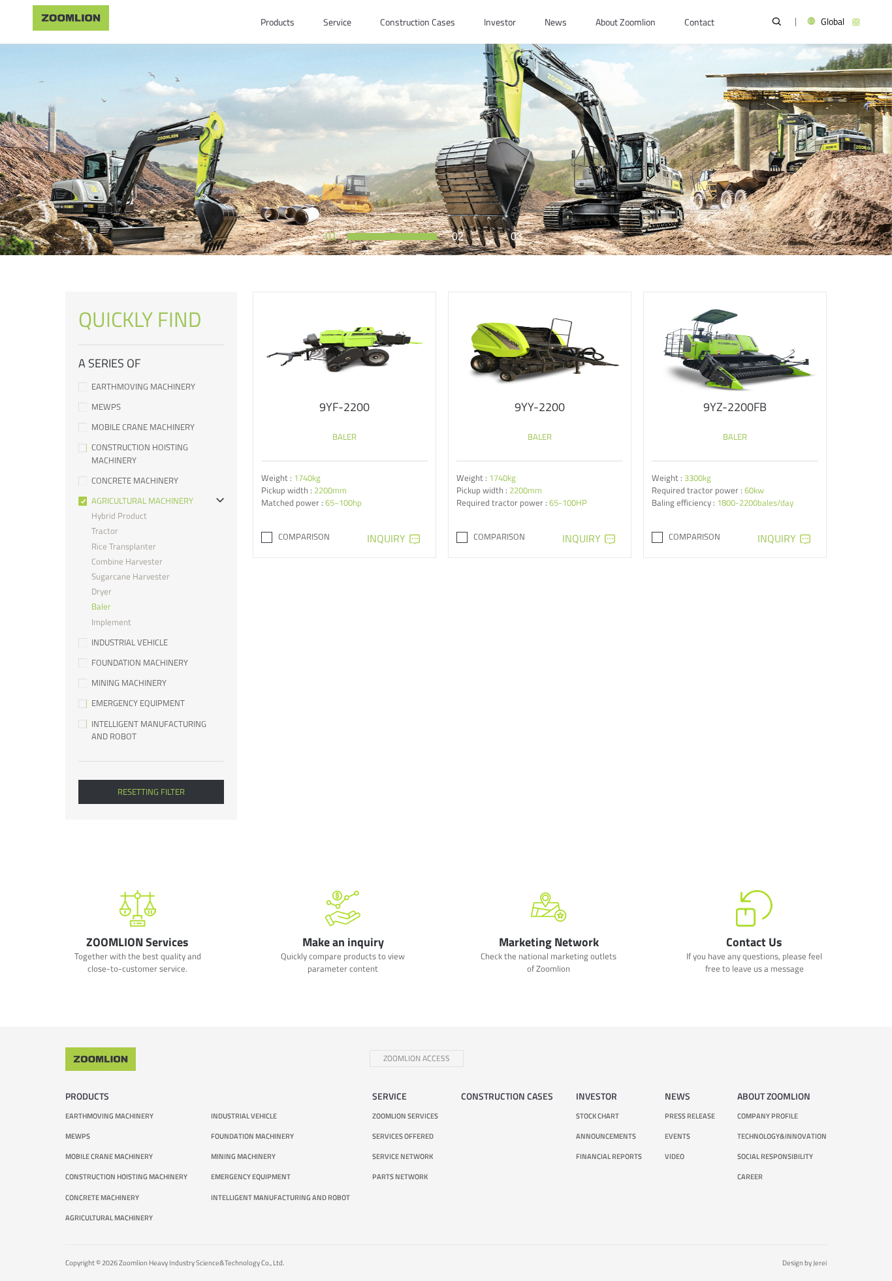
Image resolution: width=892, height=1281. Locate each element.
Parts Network (400, 1176)
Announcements (606, 1135)
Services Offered (403, 1135)
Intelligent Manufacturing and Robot (148, 730)
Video (674, 1156)
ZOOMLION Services (405, 1115)
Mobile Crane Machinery (143, 427)
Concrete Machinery (134, 480)
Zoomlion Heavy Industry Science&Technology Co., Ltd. (201, 1262)
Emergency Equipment (138, 703)
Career (750, 1176)
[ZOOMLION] (71, 22)
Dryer (101, 591)
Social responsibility (775, 1156)
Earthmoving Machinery (143, 386)
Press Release (690, 1115)
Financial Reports (609, 1156)
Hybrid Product (119, 515)
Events (677, 1135)
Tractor (104, 530)
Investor (500, 22)
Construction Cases (417, 22)
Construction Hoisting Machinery (139, 453)
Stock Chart (597, 1115)
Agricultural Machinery (142, 501)
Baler (101, 606)
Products (278, 22)
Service (337, 22)
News (556, 22)
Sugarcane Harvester (130, 576)
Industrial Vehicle (129, 642)
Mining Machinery (129, 683)
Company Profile (767, 1115)
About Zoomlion (626, 22)
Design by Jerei (804, 1262)
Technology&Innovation (782, 1135)
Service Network (402, 1156)
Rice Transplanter (123, 546)
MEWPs (106, 407)
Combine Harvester (127, 561)
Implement (111, 621)
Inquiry (386, 538)
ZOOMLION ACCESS (416, 1058)
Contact (699, 22)
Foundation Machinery (139, 662)
